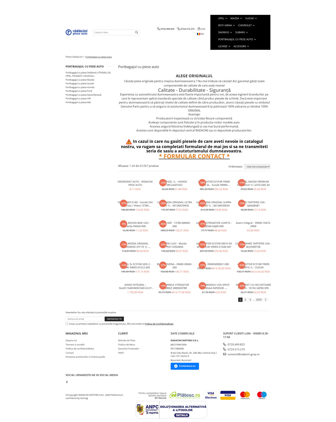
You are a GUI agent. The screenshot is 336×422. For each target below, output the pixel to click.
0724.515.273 (236, 349)
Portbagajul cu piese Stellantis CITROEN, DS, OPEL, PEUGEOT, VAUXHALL (88, 74)
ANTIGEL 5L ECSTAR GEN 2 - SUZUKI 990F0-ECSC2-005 (135, 265)
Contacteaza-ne (187, 366)
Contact (70, 352)
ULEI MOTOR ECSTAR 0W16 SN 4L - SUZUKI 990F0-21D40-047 (214, 245)
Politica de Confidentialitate (159, 323)
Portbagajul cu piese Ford (79, 90)
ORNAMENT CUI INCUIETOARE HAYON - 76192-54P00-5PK (253, 286)
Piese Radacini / (75, 56)
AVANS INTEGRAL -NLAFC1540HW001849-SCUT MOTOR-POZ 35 (135, 286)
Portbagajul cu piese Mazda (80, 79)
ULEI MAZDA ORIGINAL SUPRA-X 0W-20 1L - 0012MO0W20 (214, 204)
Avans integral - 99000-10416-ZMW (253, 224)
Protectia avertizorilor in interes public (85, 356)
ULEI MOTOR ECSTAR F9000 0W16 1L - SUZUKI (253, 265)
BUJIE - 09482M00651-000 (214, 264)
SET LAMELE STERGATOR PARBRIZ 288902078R (174, 286)
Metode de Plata (126, 340)
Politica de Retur (126, 344)
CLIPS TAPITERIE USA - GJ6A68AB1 (253, 204)
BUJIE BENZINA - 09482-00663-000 (174, 265)
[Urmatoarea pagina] (265, 300)
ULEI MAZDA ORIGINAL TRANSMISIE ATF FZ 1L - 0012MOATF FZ (135, 245)
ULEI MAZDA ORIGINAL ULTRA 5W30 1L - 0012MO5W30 (174, 204)
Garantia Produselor (128, 348)
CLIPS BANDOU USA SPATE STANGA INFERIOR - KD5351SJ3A (214, 286)
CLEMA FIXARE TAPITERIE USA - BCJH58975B (253, 245)
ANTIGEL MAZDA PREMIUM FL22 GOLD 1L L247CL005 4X (253, 183)
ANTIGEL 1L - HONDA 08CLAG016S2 (174, 183)
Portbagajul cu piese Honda (80, 87)
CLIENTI (123, 333)
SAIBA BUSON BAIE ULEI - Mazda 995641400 (135, 224)
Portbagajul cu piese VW (78, 98)
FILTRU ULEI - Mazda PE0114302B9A (175, 245)
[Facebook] (67, 382)
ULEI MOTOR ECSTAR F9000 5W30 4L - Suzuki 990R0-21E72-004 (214, 183)
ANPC (121, 352)
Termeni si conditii (75, 344)
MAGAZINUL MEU (77, 333)
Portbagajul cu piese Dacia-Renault (84, 94)
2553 (259, 299)
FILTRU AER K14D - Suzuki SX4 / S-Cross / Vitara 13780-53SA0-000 (135, 204)
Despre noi (71, 340)
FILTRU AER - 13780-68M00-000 (175, 224)
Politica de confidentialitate (80, 348)
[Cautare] (137, 32)
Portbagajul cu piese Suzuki (80, 83)
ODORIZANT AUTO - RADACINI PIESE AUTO (135, 183)
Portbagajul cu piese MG (78, 102)
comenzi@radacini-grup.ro (243, 354)
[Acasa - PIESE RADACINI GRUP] (76, 32)
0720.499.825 (236, 344)
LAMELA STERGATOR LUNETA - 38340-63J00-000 (214, 224)
